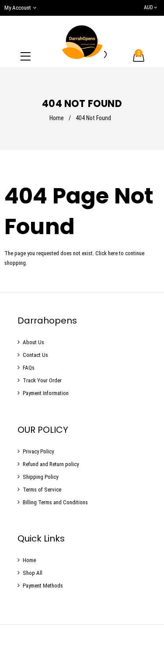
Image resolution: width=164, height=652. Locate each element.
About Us (33, 342)
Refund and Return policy (51, 464)
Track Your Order (42, 380)
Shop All (32, 573)
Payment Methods (43, 585)
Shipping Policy (40, 477)
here (113, 253)
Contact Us (35, 355)
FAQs (29, 367)
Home (56, 117)
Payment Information (46, 393)
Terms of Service (42, 489)
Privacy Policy (38, 451)
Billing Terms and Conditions (55, 502)
